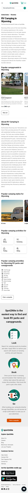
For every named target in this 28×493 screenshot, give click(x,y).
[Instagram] (8, 489)
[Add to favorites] (20, 75)
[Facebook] (2, 489)
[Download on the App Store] (14, 473)
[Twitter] (6, 489)
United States (5, 14)
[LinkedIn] (4, 489)
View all (5, 112)
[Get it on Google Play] (14, 479)
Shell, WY (3, 96)
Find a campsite (7, 297)
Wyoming (13, 14)
